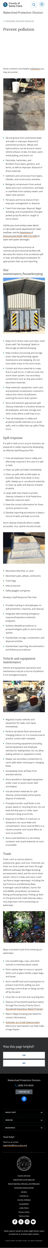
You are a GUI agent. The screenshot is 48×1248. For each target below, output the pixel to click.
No (24, 1063)
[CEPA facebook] (24, 1098)
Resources (10, 1128)
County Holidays (24, 1200)
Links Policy (24, 1208)
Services (9, 1120)
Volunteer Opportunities (24, 1188)
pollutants (35, 68)
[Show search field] (34, 5)
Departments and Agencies (24, 1179)
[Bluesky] (33, 1221)
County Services (24, 1175)
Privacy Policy (24, 1212)
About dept (10, 1112)
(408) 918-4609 (25, 1085)
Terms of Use (24, 1216)
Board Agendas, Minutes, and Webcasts (24, 1184)
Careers (24, 1192)
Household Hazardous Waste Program (24, 1009)
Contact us (24, 1092)
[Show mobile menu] (42, 4)
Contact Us (24, 1196)
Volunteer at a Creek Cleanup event (23, 1022)
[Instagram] (27, 1221)
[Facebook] (14, 1221)
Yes (24, 1055)
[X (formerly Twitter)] (21, 1221)
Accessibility (24, 1204)
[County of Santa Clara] (12, 4)
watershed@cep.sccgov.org (15, 1145)
